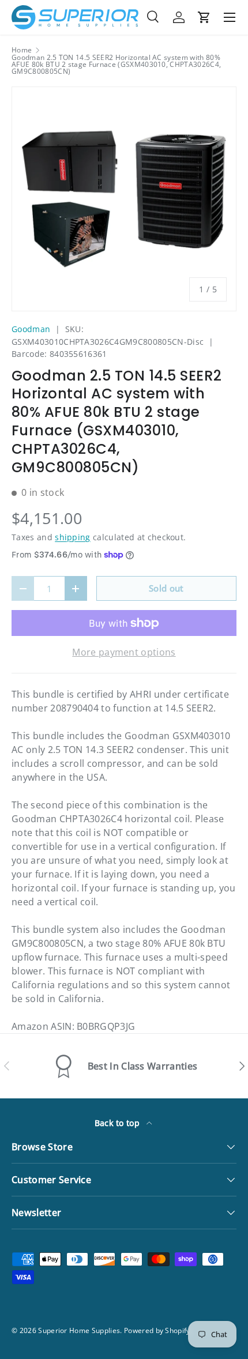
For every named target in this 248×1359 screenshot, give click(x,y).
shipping (73, 537)
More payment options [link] (123, 652)
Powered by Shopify (157, 1330)
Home (22, 50)
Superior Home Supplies (79, 1330)
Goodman (31, 328)
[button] (204, 17)
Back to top (118, 1122)
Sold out (166, 588)
